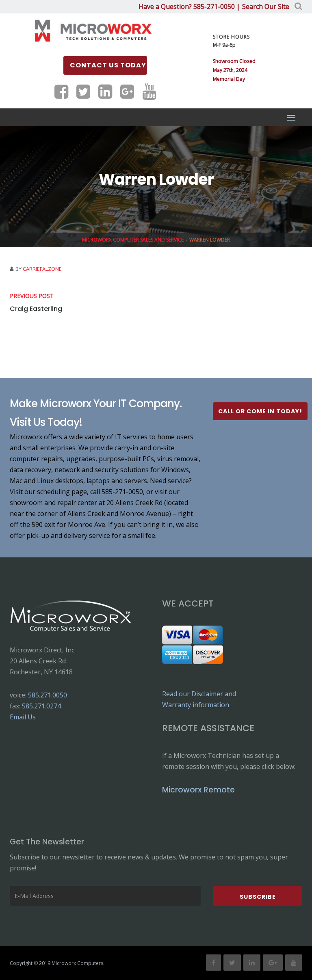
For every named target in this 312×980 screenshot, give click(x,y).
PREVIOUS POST (32, 296)
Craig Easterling (36, 308)
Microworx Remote (198, 789)
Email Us (23, 716)
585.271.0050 (47, 695)
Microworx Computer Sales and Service (133, 239)
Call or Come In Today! (260, 411)
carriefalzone (42, 268)
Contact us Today (108, 65)
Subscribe (258, 897)
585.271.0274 (41, 706)
